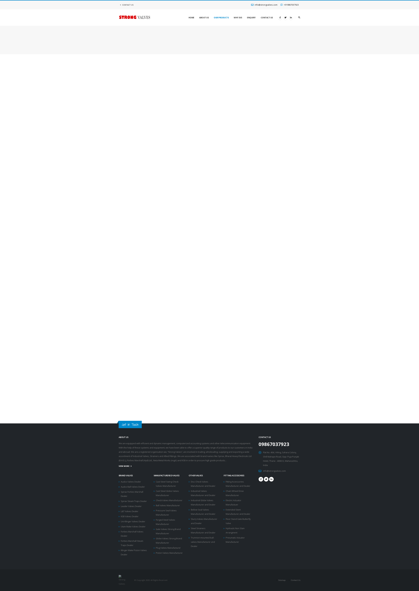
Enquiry (251, 17)
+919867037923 (291, 4)
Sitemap (282, 580)
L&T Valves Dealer (129, 511)
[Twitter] (285, 17)
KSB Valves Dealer (129, 516)
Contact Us (128, 5)
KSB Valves (204, 36)
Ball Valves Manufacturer (168, 505)
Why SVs (238, 17)
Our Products (221, 17)
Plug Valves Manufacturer (168, 547)
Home (191, 17)
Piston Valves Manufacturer (169, 553)
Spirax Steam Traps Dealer (134, 501)
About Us (204, 17)
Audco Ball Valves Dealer (133, 486)
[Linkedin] (291, 17)
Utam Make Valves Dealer (133, 526)
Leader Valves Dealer (131, 506)
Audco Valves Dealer (131, 481)
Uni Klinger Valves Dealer (133, 521)
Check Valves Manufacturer (169, 500)
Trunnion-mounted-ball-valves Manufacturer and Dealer (203, 542)
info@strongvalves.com (265, 4)
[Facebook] (280, 17)
